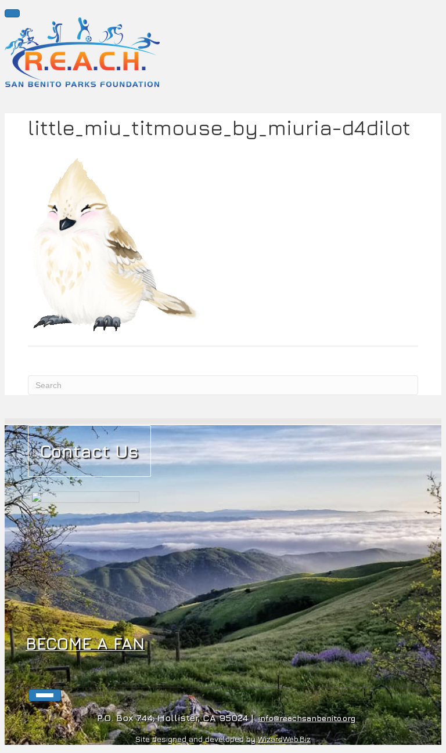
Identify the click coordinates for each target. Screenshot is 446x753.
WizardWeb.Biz (284, 739)
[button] (89, 451)
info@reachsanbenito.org (306, 718)
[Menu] (12, 13)
